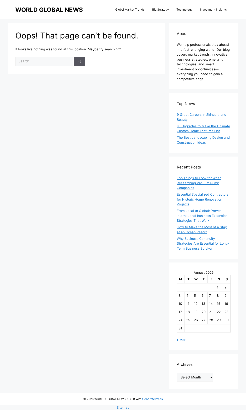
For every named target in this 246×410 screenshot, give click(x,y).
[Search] (79, 61)
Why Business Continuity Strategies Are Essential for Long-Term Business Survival (203, 243)
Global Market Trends (130, 9)
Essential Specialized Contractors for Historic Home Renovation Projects (202, 199)
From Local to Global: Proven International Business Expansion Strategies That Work (202, 215)
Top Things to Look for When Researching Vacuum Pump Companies (199, 183)
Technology (184, 9)
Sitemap (123, 407)
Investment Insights (213, 9)
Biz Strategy (160, 9)
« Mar (181, 340)
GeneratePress (152, 399)
